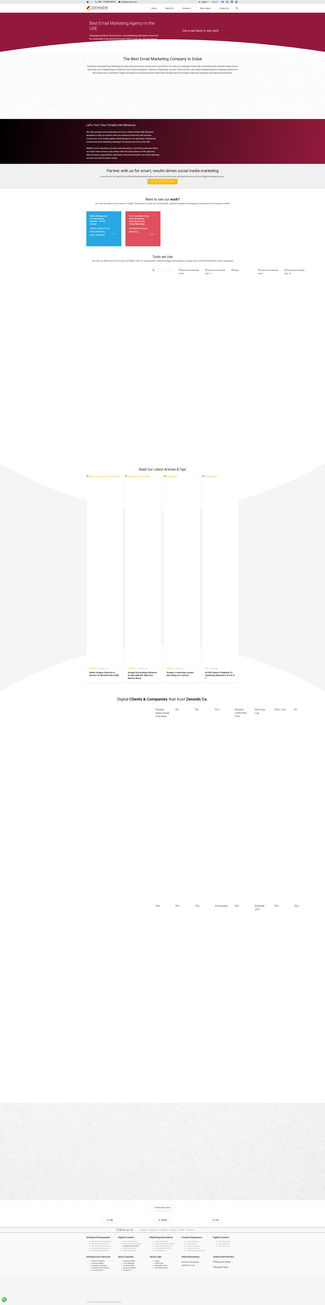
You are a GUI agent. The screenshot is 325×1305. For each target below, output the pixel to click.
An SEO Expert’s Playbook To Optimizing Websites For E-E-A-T (220, 675)
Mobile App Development (100, 1246)
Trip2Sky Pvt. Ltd (188, 1265)
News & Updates (129, 1268)
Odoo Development (130, 1241)
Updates (93, 668)
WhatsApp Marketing (162, 1248)
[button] (236, 8)
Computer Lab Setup (99, 1265)
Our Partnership (128, 1265)
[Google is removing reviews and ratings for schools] (182, 570)
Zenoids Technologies (190, 1262)
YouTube (173, 1230)
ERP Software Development (101, 1241)
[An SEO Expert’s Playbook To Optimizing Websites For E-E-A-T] (220, 570)
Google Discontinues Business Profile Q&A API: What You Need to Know (142, 675)
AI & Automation (97, 1270)
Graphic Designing (193, 1246)
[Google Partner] (226, 1267)
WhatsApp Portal (161, 1265)
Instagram (163, 1230)
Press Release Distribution (196, 1250)
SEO (206, 668)
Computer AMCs (97, 1263)
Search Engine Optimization (165, 1244)
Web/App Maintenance (99, 1250)
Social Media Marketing (163, 1246)
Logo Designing (192, 1241)
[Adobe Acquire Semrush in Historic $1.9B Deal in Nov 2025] (104, 570)
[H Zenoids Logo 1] (97, 8)
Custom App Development (101, 1248)
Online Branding (224, 1246)
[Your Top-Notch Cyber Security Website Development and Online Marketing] (142, 228)
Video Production (192, 1248)
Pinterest (190, 1230)
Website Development (99, 1244)
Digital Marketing (161, 1241)
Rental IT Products (98, 1261)
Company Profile (129, 1261)
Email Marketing (160, 1250)
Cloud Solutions (224, 1244)
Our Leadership (128, 1263)
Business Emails (224, 1241)
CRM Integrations (129, 1250)
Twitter (181, 1230)
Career (157, 1261)
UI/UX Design (191, 1244)
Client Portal (159, 1263)
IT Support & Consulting (100, 1268)
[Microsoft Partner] (226, 1262)
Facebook (152, 1230)
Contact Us (127, 1270)
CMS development (130, 1248)
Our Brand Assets (161, 1268)
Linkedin (143, 1230)
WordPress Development (132, 1244)
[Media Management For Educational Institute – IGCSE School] (103, 228)
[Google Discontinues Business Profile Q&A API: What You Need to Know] (143, 570)
